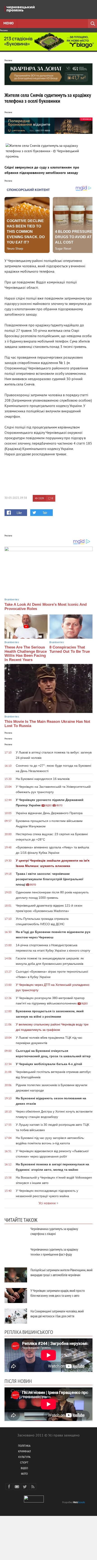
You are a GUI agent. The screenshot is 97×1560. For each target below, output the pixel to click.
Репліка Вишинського (29, 1332)
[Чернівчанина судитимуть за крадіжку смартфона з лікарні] (16, 1233)
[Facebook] (9, 1486)
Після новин (18, 1381)
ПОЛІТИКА (24, 1446)
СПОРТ (24, 1463)
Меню (8, 23)
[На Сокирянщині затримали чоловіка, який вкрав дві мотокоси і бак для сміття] (16, 1316)
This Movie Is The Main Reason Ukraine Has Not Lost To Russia (47, 723)
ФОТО (24, 1474)
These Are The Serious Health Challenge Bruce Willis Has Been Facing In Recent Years (26, 653)
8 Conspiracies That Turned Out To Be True (69, 649)
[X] (24, 1486)
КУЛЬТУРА (24, 1457)
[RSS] (32, 1486)
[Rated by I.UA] (34, 1502)
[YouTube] (17, 1486)
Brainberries (12, 599)
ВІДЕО (24, 1468)
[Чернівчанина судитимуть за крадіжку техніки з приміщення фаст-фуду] (16, 1254)
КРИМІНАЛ (24, 1451)
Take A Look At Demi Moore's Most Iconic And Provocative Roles (46, 606)
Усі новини (47, 1203)
